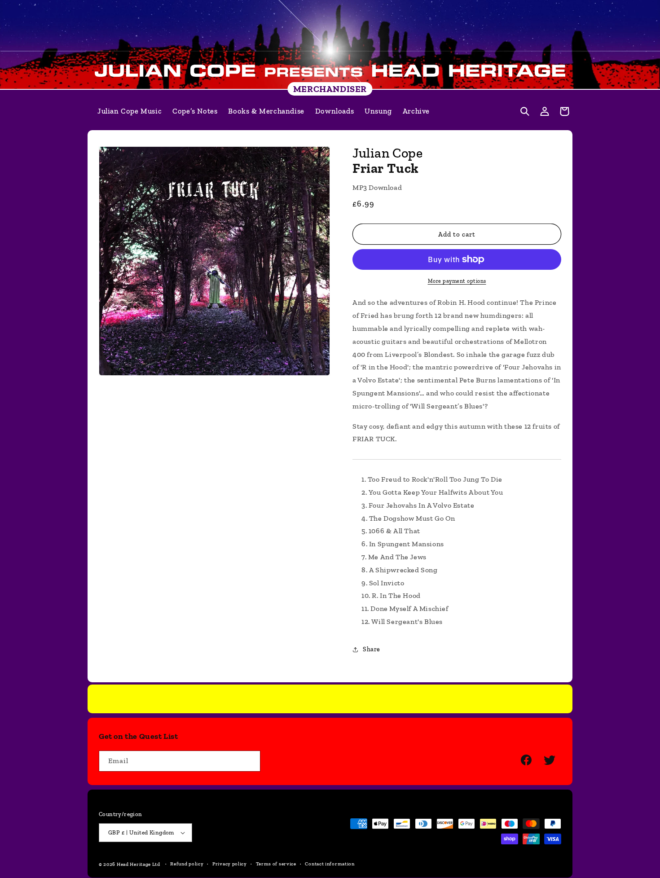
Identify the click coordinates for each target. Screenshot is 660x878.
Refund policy (186, 864)
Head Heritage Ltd (138, 864)
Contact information (329, 864)
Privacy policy (229, 864)
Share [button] (371, 649)
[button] (525, 111)
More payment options (457, 281)
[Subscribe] (250, 761)
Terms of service (276, 864)
